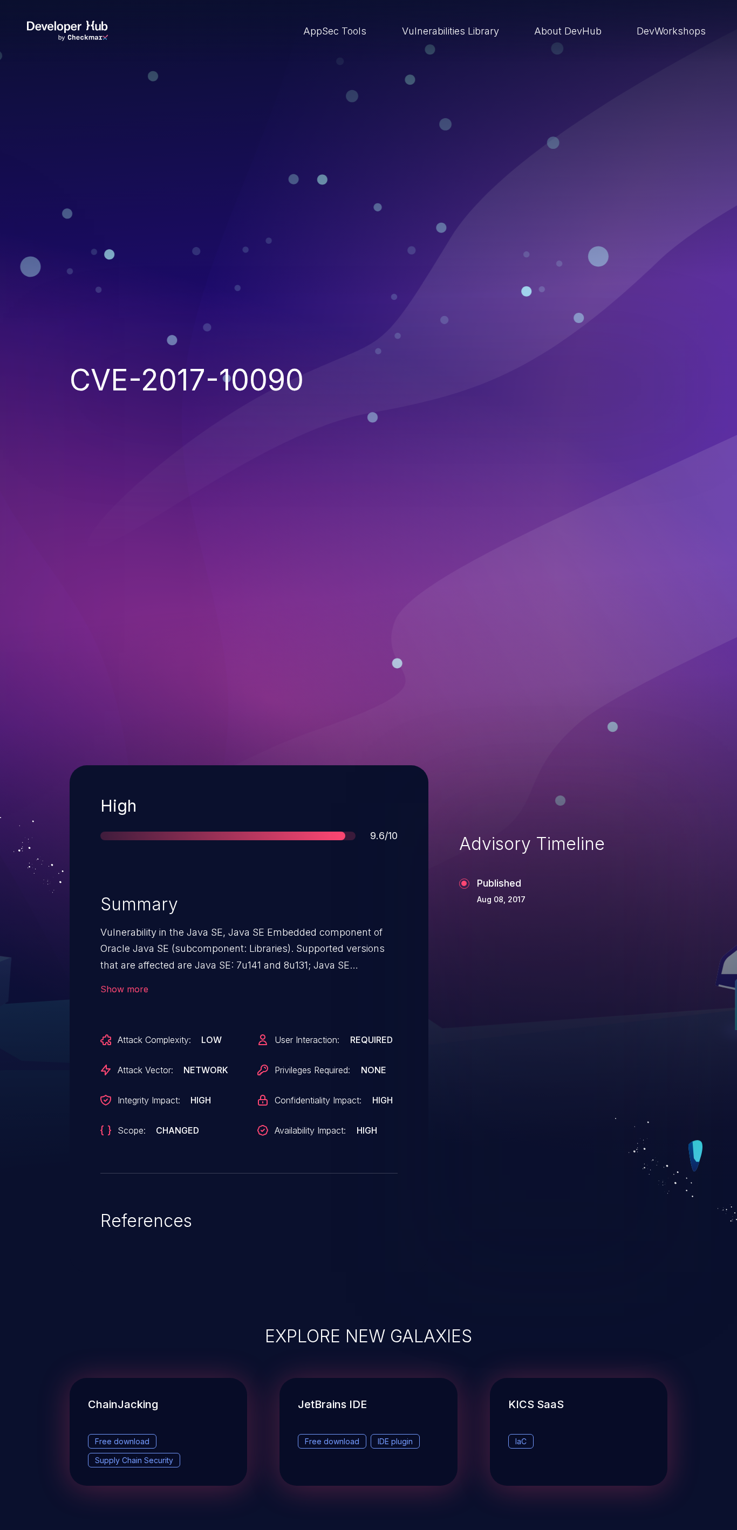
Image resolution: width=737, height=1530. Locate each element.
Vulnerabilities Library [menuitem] (450, 31)
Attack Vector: (145, 1070)
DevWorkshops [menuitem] (671, 31)
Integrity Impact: (149, 1100)
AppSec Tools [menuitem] (334, 31)
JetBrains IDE (332, 1404)
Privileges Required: (312, 1070)
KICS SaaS (536, 1404)
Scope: (132, 1130)
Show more (124, 989)
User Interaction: (307, 1039)
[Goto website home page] (67, 30)
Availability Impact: (310, 1130)
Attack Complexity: (154, 1039)
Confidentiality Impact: (318, 1100)
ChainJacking (123, 1404)
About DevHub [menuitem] (568, 31)
